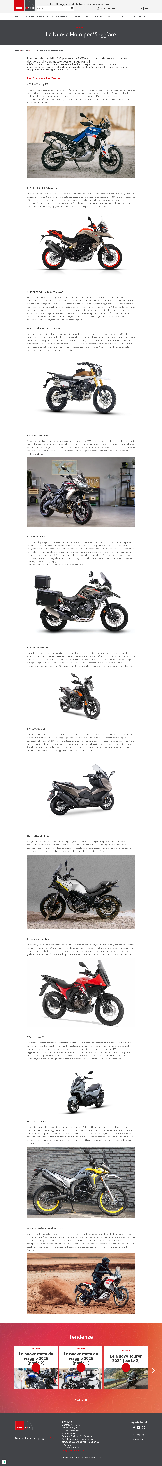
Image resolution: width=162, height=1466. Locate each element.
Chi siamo (28, 16)
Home (17, 16)
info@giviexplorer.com (73, 1450)
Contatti (143, 16)
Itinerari (77, 16)
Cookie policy (138, 1434)
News (132, 16)
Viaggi (40, 16)
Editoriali (119, 16)
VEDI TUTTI (81, 1399)
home (17, 50)
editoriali (25, 50)
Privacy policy (138, 1439)
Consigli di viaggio (57, 16)
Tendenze (34, 50)
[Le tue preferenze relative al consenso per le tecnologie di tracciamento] (4, 1462)
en (146, 8)
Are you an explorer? (98, 16)
